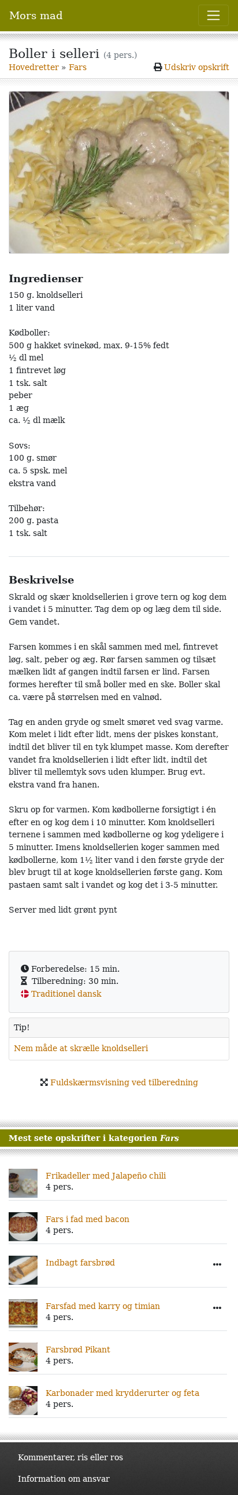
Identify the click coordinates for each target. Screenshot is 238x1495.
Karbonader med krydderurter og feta (122, 1393)
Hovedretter (34, 67)
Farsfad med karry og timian (103, 1306)
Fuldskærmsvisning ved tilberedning (124, 1082)
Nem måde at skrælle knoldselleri (81, 1048)
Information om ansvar (64, 1478)
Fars (78, 67)
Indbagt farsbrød (80, 1262)
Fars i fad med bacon (87, 1219)
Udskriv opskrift (196, 67)
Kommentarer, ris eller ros (70, 1457)
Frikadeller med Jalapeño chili (106, 1175)
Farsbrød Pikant (78, 1349)
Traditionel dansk (66, 993)
